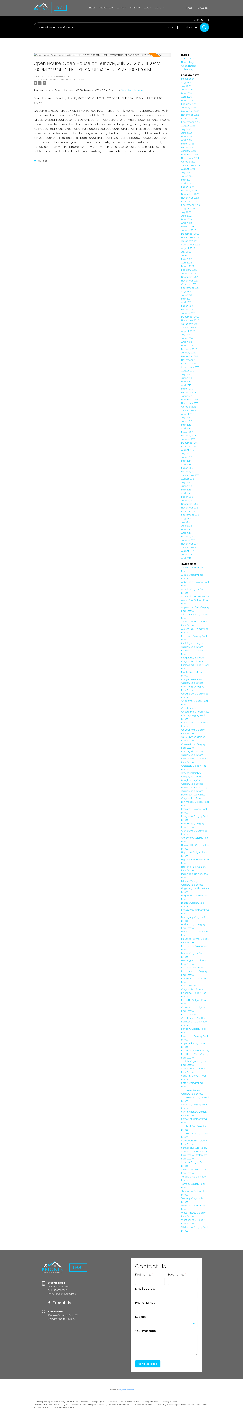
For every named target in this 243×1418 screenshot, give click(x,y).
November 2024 (190, 158)
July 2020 (186, 334)
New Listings (187, 62)
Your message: (145, 1331)
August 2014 (187, 551)
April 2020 (186, 342)
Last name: (176, 1274)
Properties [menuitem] (105, 7)
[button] (49, 1302)
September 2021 (190, 288)
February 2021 (188, 309)
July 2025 (186, 129)
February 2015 (188, 536)
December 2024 (190, 154)
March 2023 (187, 226)
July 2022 (186, 251)
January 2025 (188, 151)
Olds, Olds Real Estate (193, 967)
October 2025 (189, 118)
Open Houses (188, 65)
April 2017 (186, 464)
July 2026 (186, 86)
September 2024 (190, 165)
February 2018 (188, 435)
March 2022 (187, 266)
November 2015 (189, 507)
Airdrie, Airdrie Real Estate (195, 596)
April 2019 (186, 385)
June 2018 (186, 421)
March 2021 (187, 306)
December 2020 (190, 316)
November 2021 (189, 280)
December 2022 (190, 233)
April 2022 (186, 262)
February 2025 (189, 147)
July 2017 (185, 453)
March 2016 (187, 496)
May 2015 (186, 529)
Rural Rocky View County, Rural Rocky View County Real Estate (195, 1054)
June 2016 (186, 486)
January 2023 (188, 230)
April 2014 (186, 558)
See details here (132, 90)
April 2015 (186, 533)
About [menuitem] (158, 7)
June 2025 (187, 132)
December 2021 (189, 277)
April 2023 (186, 223)
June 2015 (186, 525)
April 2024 (186, 183)
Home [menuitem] (92, 7)
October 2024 (189, 161)
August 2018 (187, 414)
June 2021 (186, 295)
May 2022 (186, 259)
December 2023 (190, 194)
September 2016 (190, 475)
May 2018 (186, 424)
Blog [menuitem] (146, 7)
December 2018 (190, 399)
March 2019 (187, 388)
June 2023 (187, 215)
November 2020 (190, 320)
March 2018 (187, 432)
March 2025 (187, 143)
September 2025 (190, 122)
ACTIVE (197, 20)
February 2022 (189, 269)
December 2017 (189, 442)
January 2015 (188, 540)
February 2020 (189, 349)
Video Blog (187, 69)
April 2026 (186, 96)
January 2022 (188, 273)
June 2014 (186, 554)
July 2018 (186, 417)
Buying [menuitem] (120, 7)
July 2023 (186, 212)
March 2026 (187, 100)
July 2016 (186, 482)
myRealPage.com (126, 1390)
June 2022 (187, 255)
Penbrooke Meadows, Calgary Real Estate (63, 79)
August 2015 (187, 518)
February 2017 (188, 471)
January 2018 (188, 439)
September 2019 (190, 367)
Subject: (140, 1317)
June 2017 (186, 457)
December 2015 (190, 504)
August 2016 (187, 478)
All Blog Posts (188, 58)
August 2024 (188, 169)
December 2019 (190, 356)
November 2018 (189, 403)
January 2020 (188, 352)
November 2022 (190, 237)
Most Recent (188, 78)
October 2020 (189, 324)
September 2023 (190, 205)
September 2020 (190, 327)
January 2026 (188, 107)
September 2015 (190, 515)
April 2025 (186, 140)
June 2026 (187, 89)
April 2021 (186, 302)
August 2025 (188, 125)
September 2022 (190, 244)
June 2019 (186, 378)
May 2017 (186, 460)
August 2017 (187, 450)
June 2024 (187, 176)
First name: (143, 1274)
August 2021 (187, 291)
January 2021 (188, 313)
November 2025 (190, 114)
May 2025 (186, 136)
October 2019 (188, 363)
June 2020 (187, 338)
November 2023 (190, 197)
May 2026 (186, 93)
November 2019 (189, 360)
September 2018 (190, 410)
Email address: (146, 1289)
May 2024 (186, 179)
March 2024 (187, 187)
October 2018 (188, 406)
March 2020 (187, 345)
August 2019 (187, 370)
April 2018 (186, 428)
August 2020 (188, 331)
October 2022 (189, 241)
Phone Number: (146, 1303)
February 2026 (189, 104)
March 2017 (187, 468)
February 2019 (188, 392)
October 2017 (188, 446)
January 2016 (188, 500)
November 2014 (189, 543)
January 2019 (188, 396)
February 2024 (189, 190)
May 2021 (186, 298)
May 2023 (186, 219)
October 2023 (189, 201)
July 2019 (186, 374)
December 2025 (190, 111)
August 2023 (188, 208)
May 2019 (186, 381)
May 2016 (186, 489)
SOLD (207, 20)
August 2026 (188, 82)
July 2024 (186, 172)
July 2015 (186, 522)
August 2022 (188, 248)
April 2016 (186, 493)
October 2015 (188, 511)
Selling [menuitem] (134, 7)
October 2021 (188, 284)
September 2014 (190, 547)
